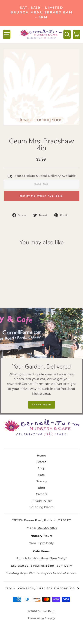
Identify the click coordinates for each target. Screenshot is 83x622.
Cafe (41, 475)
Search (41, 462)
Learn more (41, 404)
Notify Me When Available (41, 195)
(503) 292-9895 (47, 527)
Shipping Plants (41, 507)
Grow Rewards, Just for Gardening (40, 588)
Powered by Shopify (41, 618)
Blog (41, 487)
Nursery (41, 481)
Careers (41, 494)
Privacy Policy (41, 500)
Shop (41, 468)
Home (41, 455)
